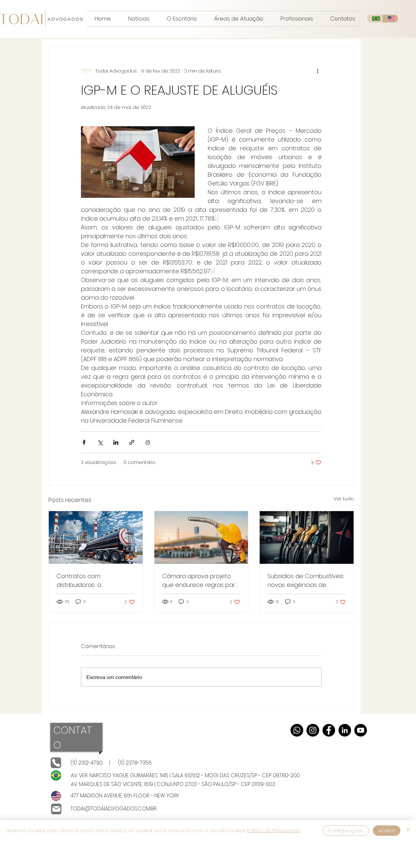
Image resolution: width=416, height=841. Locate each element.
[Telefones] (56, 762)
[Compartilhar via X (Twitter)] (100, 442)
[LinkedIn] (344, 730)
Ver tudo (344, 498)
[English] (390, 18)
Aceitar (386, 830)
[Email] (56, 809)
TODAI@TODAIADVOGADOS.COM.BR (114, 808)
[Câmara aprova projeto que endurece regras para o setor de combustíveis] (201, 537)
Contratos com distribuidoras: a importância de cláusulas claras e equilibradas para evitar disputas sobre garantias (94, 580)
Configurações (345, 830)
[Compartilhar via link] (132, 442)
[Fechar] (408, 830)
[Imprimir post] (148, 442)
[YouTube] (360, 730)
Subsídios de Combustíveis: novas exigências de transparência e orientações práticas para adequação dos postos (305, 580)
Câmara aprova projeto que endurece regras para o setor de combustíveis (200, 580)
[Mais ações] (317, 71)
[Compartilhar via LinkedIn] (116, 442)
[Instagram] (312, 730)
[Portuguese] (375, 18)
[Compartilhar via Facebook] (84, 442)
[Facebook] (328, 730)
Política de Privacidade (273, 830)
